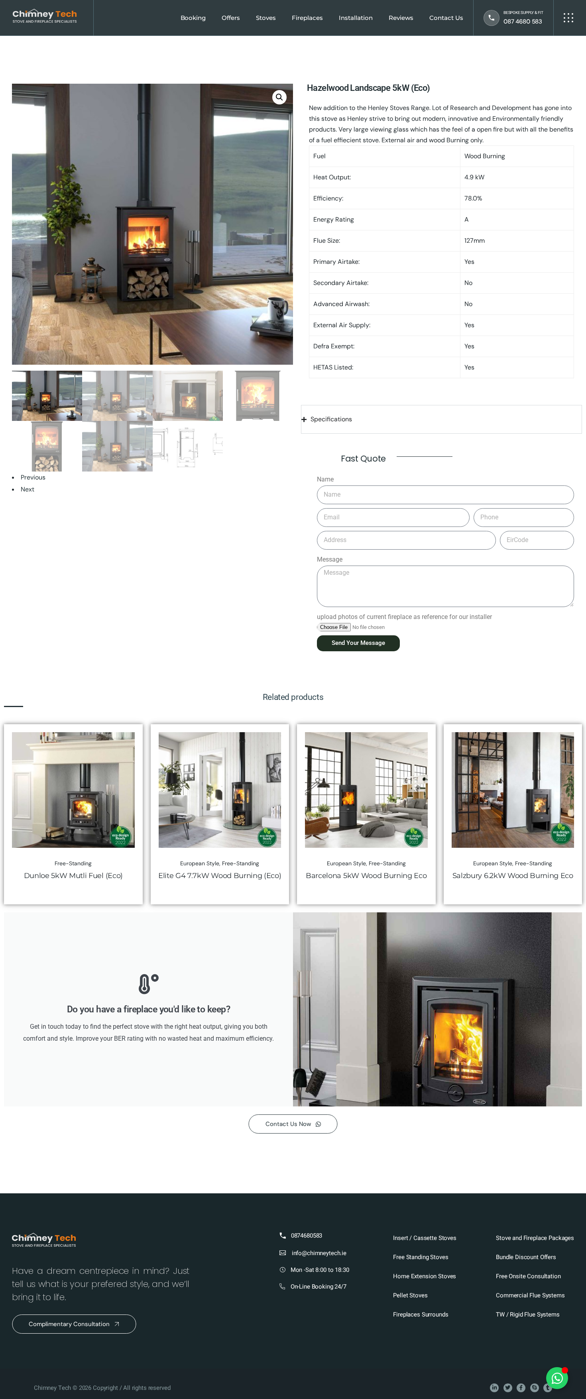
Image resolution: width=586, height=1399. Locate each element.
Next (27, 489)
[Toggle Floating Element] (557, 1378)
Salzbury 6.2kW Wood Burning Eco (512, 875)
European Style (199, 863)
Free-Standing (73, 863)
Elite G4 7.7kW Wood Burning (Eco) (219, 875)
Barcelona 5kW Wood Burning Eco (366, 875)
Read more (123, 740)
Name (325, 479)
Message (329, 559)
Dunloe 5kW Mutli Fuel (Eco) (73, 875)
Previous (33, 477)
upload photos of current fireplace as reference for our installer (404, 617)
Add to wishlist (123, 758)
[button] (279, 97)
